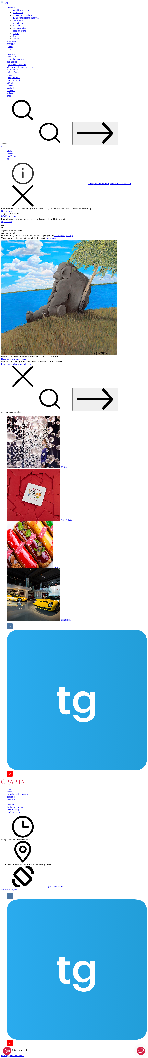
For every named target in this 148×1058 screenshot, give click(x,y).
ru (2, 146)
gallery (10, 46)
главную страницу (63, 235)
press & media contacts (17, 794)
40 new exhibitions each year (26, 18)
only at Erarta (19, 23)
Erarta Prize (18, 20)
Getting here (6, 211)
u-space (16, 25)
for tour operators (15, 807)
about (9, 789)
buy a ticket (6, 221)
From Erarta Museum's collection (16, 364)
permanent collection (22, 15)
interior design (13, 809)
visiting (16, 38)
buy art (16, 33)
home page (52, 238)
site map (21, 1055)
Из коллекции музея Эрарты (15, 359)
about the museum (21, 10)
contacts (5, 889)
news (9, 791)
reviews (10, 804)
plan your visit (19, 28)
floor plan (13, 889)
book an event (19, 31)
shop (9, 49)
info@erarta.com (8, 216)
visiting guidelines (9, 1055)
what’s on (11, 41)
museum (11, 7)
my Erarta (11, 156)
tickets (15, 36)
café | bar (11, 44)
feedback (11, 799)
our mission (18, 12)
